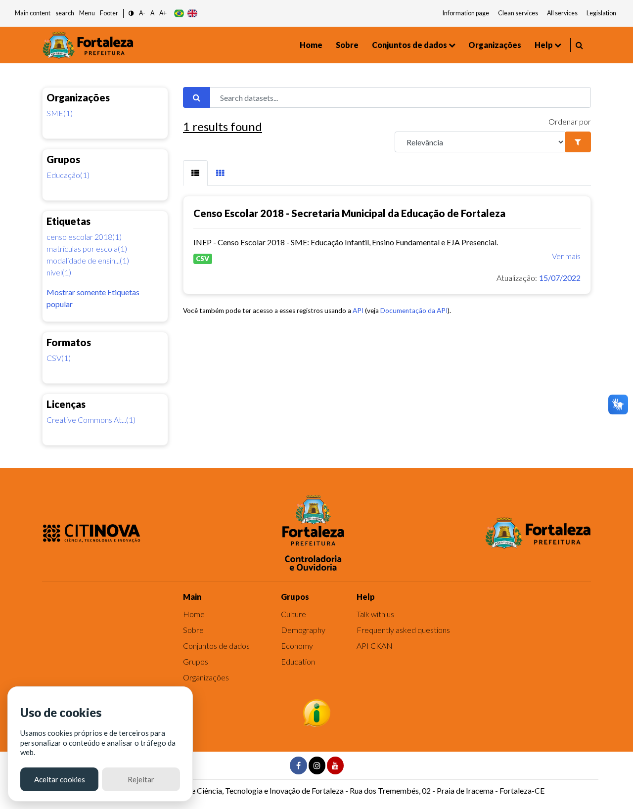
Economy (297, 645)
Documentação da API (414, 311)
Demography (303, 629)
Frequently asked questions (403, 629)
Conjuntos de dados (409, 44)
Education (298, 661)
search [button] (64, 13)
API (358, 311)
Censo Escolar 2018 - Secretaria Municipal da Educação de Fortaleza (349, 213)
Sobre (347, 44)
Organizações (494, 44)
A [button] (152, 13)
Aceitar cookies (59, 779)
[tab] (195, 173)
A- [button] (142, 13)
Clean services (518, 13)
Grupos (195, 661)
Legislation (601, 13)
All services (562, 13)
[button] (131, 13)
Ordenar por (569, 121)
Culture (293, 614)
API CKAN (375, 645)
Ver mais (566, 256)
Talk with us (375, 614)
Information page (466, 13)
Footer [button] (109, 13)
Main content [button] (32, 13)
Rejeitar (141, 779)
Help (544, 44)
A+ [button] (163, 13)
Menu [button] (87, 13)
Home (311, 44)
